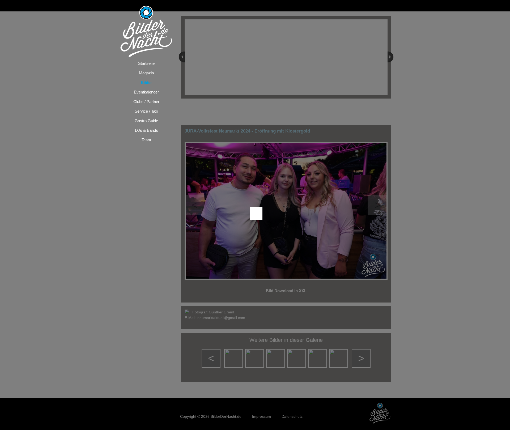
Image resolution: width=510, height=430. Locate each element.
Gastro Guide (146, 120)
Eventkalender (146, 92)
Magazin (146, 73)
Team (146, 140)
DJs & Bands (146, 130)
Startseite (146, 63)
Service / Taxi (146, 111)
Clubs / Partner (146, 101)
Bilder (146, 82)
